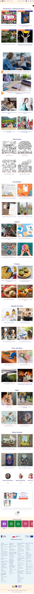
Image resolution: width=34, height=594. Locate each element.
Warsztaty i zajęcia (9, 24)
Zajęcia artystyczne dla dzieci (4, 544)
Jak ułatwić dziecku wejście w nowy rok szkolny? (25, 113)
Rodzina (9, 111)
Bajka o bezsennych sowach (25, 425)
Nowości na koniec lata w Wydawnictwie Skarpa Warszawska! (25, 26)
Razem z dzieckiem (9, 130)
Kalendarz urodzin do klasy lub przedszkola (9, 198)
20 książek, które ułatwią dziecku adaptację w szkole (9, 113)
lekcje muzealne (11, 550)
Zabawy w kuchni (25, 279)
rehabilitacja (3, 565)
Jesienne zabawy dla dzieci (25, 215)
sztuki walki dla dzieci (21, 546)
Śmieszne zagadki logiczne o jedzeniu (9, 341)
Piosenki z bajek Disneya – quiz (9, 364)
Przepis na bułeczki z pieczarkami (8, 299)
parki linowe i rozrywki (21, 577)
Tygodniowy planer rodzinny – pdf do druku (9, 216)
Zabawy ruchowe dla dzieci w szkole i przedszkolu (9, 132)
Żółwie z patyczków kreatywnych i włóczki (9, 257)
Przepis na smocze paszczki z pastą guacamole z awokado (25, 281)
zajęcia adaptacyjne (4, 576)
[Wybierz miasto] (12, 1)
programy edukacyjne (12, 549)
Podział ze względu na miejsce (9, 279)
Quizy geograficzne (25, 363)
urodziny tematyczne (21, 562)
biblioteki (27, 546)
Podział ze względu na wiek (25, 298)
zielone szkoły (11, 548)
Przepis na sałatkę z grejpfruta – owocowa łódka (25, 300)
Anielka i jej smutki (9, 406)
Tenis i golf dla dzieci (21, 545)
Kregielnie (19, 576)
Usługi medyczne (4, 561)
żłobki (2, 580)
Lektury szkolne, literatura (25, 382)
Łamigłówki (25, 321)
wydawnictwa (28, 548)
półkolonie (10, 571)
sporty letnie (19, 555)
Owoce (25, 154)
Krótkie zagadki (25, 340)
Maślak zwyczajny (9, 155)
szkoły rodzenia (11, 558)
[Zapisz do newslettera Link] (30, 1)
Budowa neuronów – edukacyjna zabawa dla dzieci (9, 239)
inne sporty (19, 547)
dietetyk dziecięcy (4, 564)
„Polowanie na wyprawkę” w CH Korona (8, 44)
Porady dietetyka (25, 130)
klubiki (2, 575)
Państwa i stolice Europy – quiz (25, 364)
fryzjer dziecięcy (3, 571)
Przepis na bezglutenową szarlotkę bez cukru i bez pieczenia (9, 281)
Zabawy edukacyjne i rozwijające (9, 215)
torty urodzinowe (20, 567)
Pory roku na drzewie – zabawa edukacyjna (25, 257)
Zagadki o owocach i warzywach (9, 322)
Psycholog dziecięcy (4, 563)
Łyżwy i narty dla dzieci (21, 556)
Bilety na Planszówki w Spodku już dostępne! (9, 25)
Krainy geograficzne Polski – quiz (9, 383)
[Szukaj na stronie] (9, 1)
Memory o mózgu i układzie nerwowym (25, 238)
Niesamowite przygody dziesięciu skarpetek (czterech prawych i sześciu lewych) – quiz (25, 384)
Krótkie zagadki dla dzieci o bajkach (25, 341)
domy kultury (28, 547)
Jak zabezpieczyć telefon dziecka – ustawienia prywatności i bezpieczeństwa (18, 93)
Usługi (2, 569)
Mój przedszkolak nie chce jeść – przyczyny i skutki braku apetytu (25, 132)
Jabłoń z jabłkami (25, 155)
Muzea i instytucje (29, 543)
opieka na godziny (3, 581)
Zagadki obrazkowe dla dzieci (25, 322)
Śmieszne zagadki (8, 340)
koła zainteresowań (29, 560)
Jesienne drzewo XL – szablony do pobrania (25, 216)
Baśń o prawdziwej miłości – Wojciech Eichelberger (25, 407)
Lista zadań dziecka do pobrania (24, 198)
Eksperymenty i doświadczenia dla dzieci (28, 558)
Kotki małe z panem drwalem (9, 425)
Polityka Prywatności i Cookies (20, 590)
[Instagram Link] (26, 1)
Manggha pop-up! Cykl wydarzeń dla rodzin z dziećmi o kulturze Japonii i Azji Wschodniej (25, 45)
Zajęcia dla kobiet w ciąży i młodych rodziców (13, 553)
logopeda (2, 562)
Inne (25, 24)
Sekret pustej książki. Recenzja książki (25, 467)
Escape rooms (20, 582)
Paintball (19, 575)
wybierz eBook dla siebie (23, 498)
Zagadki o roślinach (9, 321)
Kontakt (19, 1)
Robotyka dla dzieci (29, 573)
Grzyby (9, 154)
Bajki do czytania (8, 424)
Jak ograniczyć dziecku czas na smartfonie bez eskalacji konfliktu (17, 71)
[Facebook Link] (28, 1)
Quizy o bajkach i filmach (9, 363)
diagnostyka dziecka (4, 567)
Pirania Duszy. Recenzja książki (9, 467)
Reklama (23, 1)
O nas (9, 590)
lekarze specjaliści (3, 566)
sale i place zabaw (20, 578)
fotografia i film (3, 570)
